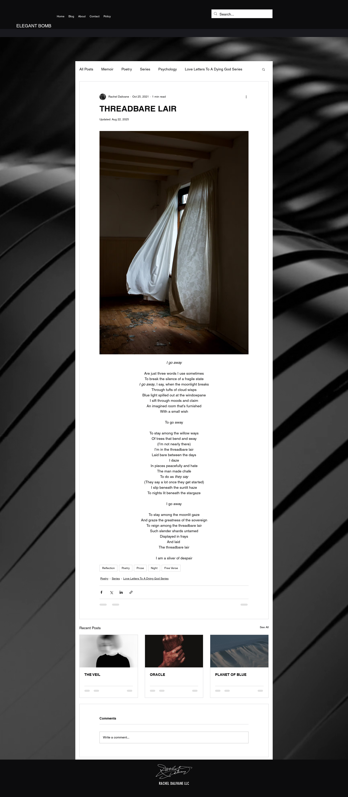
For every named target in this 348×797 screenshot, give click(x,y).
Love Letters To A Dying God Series (213, 69)
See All (264, 627)
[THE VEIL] (109, 651)
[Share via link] (131, 592)
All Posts (86, 69)
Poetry (126, 69)
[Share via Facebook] (101, 592)
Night (154, 568)
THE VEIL (92, 674)
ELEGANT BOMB (33, 25)
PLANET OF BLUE (230, 674)
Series (145, 69)
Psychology (167, 69)
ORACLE (157, 674)
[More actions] (246, 96)
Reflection (108, 568)
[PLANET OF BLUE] (239, 651)
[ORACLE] (174, 651)
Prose (140, 568)
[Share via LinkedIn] (121, 592)
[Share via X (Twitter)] (111, 592)
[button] (263, 69)
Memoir (107, 69)
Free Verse (171, 568)
